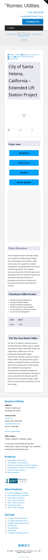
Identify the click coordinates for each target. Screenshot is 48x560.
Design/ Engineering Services (18, 523)
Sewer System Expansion (24, 57)
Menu (12, 28)
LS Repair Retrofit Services (17, 518)
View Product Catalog (15, 507)
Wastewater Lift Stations (16, 460)
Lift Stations (12, 525)
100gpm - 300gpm (15, 55)
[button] (46, 2)
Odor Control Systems (15, 500)
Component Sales (14, 505)
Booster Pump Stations (16, 470)
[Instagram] (28, 545)
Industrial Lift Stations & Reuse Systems (22, 465)
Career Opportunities (13, 431)
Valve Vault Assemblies (16, 498)
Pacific (11, 57)
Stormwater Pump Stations (17, 463)
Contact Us (9, 418)
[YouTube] (25, 545)
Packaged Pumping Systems (18, 533)
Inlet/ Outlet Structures (16, 503)
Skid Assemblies (13, 472)
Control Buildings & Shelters (18, 493)
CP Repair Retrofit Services (17, 521)
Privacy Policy (24, 557)
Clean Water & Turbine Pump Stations (21, 467)
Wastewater (13, 59)
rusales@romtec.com (31, 16)
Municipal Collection (31, 55)
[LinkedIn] (22, 545)
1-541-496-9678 (35, 12)
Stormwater (11, 530)
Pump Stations (13, 528)
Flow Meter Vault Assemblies (18, 495)
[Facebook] (19, 545)
